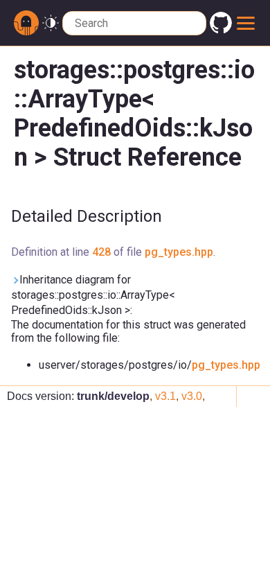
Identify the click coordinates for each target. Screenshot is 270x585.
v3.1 (165, 396)
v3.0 (191, 396)
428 (101, 252)
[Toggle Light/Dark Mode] (50, 23)
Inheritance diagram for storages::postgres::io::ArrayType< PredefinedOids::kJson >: (93, 295)
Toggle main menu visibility (245, 22)
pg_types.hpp (179, 252)
